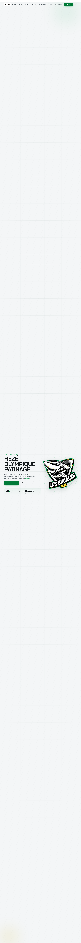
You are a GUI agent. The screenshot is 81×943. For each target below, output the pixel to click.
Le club (14, 4)
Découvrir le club (26, 483)
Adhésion (68, 4)
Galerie (27, 4)
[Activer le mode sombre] (75, 4)
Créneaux (20, 4)
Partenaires (58, 4)
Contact (51, 4)
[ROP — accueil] (7, 4)
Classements (42, 4)
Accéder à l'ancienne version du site (40, 1)
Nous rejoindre (10, 483)
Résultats (34, 4)
